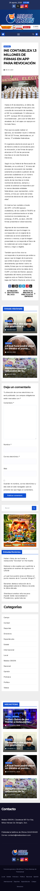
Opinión (7, 671)
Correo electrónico (12, 457)
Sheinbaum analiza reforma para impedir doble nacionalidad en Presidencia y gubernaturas (17, 596)
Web (5, 469)
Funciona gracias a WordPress (14, 869)
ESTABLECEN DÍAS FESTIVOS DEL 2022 (13, 293)
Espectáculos (9, 639)
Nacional (7, 46)
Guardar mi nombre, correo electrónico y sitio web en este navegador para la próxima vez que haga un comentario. (20, 487)
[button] (33, 34)
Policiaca (7, 677)
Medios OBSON (10, 661)
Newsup (31, 869)
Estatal (6, 644)
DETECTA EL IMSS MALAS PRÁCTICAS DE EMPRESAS (27, 293)
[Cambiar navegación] (18, 34)
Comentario (9, 403)
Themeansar (20, 872)
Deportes (7, 628)
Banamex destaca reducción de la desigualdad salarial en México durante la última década (19, 586)
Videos (6, 688)
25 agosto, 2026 (13, 725)
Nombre (7, 445)
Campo (6, 617)
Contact (7, 623)
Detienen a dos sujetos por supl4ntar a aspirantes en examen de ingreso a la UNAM (19, 568)
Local (6, 655)
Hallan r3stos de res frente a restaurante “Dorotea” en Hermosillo (20, 722)
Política (7, 682)
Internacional (9, 650)
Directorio (8, 634)
